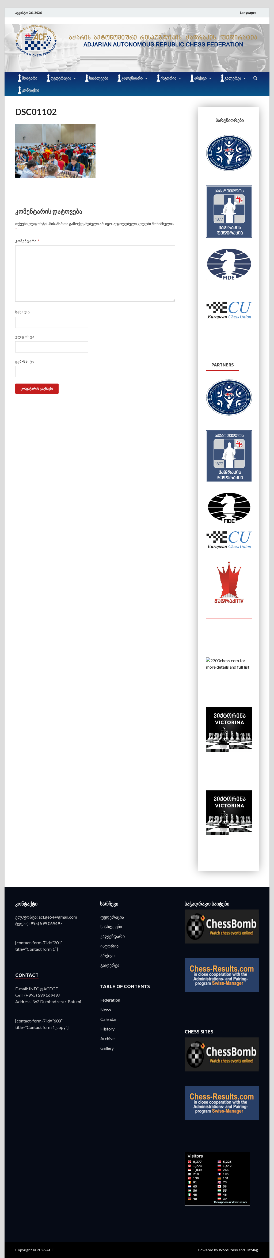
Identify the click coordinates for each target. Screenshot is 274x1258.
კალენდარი (132, 78)
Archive (107, 1038)
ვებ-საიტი (25, 361)
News (105, 1009)
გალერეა (232, 78)
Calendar (108, 1019)
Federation (110, 999)
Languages (248, 12)
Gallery (107, 1048)
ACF (49, 1250)
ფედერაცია (61, 78)
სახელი (22, 312)
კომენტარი (27, 241)
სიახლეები (98, 78)
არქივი (200, 78)
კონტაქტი (30, 90)
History (107, 1028)
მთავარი (29, 78)
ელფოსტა (25, 337)
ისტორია (168, 78)
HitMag (252, 1250)
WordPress (228, 1250)
